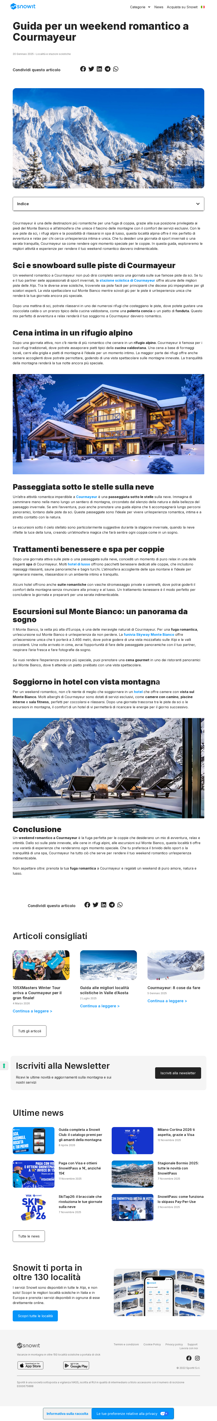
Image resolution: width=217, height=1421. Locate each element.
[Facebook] (189, 1358)
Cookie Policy (152, 1344)
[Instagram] (197, 1358)
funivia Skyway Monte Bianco (149, 634)
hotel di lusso (79, 564)
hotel (138, 692)
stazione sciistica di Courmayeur (127, 280)
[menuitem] (202, 7)
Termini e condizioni (126, 1344)
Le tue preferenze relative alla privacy (127, 1413)
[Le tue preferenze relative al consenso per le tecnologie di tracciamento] (4, 1066)
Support (193, 1344)
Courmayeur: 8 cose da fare (173, 987)
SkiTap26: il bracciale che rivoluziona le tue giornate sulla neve (80, 1201)
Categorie (137, 7)
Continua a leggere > (32, 1011)
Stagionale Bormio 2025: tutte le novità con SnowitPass (178, 1168)
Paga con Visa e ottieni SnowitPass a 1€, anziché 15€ (80, 1168)
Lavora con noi (189, 1348)
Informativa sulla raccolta (67, 1413)
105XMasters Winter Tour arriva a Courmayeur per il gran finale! (37, 992)
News (158, 7)
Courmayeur (86, 497)
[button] (83, 68)
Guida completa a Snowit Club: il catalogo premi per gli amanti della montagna (80, 1134)
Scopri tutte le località (35, 1316)
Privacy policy (174, 1344)
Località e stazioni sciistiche (53, 54)
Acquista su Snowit (182, 7)
